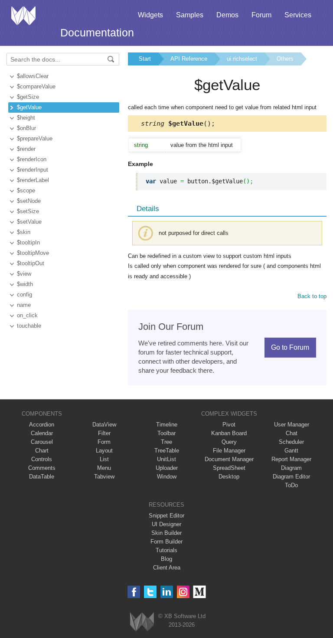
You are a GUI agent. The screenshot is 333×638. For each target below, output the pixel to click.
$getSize (28, 97)
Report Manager (291, 459)
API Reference (188, 58)
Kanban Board (229, 433)
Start (145, 58)
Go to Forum (290, 347)
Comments (42, 468)
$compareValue (36, 86)
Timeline (166, 424)
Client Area (166, 567)
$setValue (29, 221)
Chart (42, 450)
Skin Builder (166, 533)
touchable (29, 325)
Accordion (41, 424)
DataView (104, 424)
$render (26, 149)
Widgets (150, 15)
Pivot (228, 424)
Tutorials (166, 550)
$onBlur (26, 128)
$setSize (28, 211)
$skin (23, 232)
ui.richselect (242, 58)
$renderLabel (33, 180)
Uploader (167, 468)
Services (297, 15)
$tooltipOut (30, 263)
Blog (166, 559)
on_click (27, 315)
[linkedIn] (166, 592)
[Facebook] (133, 592)
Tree (166, 442)
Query (229, 442)
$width (25, 284)
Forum (261, 15)
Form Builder (166, 541)
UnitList (166, 459)
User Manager (291, 424)
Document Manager (229, 459)
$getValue (29, 107)
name (24, 305)
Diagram (291, 468)
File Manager (229, 450)
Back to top (311, 296)
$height (26, 117)
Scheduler (291, 442)
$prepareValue (34, 138)
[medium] (199, 592)
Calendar (42, 433)
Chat (291, 433)
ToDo (291, 485)
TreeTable (166, 450)
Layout (104, 450)
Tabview (104, 476)
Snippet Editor (166, 515)
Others (285, 58)
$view (24, 273)
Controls (41, 459)
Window (166, 476)
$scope (26, 190)
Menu (104, 468)
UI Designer (166, 524)
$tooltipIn (28, 242)
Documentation (97, 32)
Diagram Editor (291, 476)
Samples (189, 15)
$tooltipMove (33, 253)
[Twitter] (150, 592)
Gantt (291, 450)
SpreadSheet (229, 468)
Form (104, 442)
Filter (104, 433)
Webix (142, 621)
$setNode (29, 201)
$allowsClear (33, 76)
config (24, 294)
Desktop (229, 476)
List (104, 459)
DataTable (41, 476)
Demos (227, 15)
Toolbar (166, 433)
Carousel (42, 442)
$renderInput (32, 169)
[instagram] (183, 592)
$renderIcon (31, 159)
